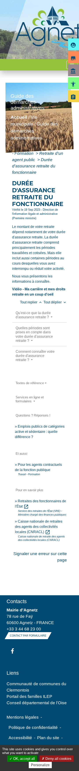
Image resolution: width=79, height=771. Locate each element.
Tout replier (31, 302)
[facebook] (12, 651)
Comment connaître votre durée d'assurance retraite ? (35, 356)
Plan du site (48, 737)
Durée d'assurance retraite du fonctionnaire (33, 166)
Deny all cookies (58, 759)
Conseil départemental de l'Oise (37, 702)
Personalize (40, 765)
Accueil (19, 117)
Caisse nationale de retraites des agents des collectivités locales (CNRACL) (38, 527)
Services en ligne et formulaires (30, 399)
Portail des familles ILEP (29, 696)
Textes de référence (30, 383)
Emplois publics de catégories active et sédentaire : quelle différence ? (40, 432)
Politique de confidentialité (33, 727)
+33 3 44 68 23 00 (24, 628)
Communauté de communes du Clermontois (36, 686)
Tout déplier (55, 302)
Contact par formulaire (28, 635)
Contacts (17, 601)
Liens (13, 673)
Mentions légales (23, 717)
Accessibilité (20, 737)
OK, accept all (23, 759)
